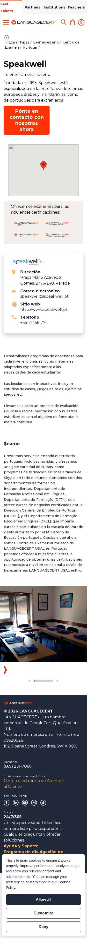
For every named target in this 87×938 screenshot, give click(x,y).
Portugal (30, 47)
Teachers (76, 7)
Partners (33, 7)
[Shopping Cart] (72, 22)
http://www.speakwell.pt (43, 309)
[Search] (64, 22)
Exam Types (19, 42)
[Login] (81, 22)
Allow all (43, 899)
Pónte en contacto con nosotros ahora (27, 120)
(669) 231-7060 (18, 766)
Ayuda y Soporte (21, 846)
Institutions (54, 7)
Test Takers (6, 7)
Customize (43, 913)
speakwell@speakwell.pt (44, 296)
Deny (43, 927)
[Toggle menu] (6, 22)
